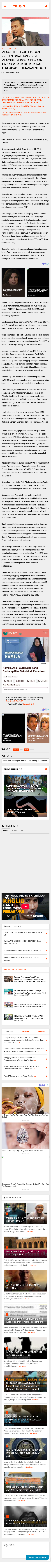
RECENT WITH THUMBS (15, 969)
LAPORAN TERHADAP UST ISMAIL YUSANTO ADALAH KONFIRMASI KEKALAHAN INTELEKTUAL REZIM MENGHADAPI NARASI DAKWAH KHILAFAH (25, 100)
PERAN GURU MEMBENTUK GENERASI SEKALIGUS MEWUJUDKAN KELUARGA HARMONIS (28, 1018)
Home (3, 48)
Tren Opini (18, 6)
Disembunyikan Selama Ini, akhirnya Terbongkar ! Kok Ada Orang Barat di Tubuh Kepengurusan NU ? (30, 993)
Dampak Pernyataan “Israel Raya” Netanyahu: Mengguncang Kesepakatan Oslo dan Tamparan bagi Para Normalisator (30, 979)
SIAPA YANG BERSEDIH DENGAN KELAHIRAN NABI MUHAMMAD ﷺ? (24, 1453)
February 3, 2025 (28, 704)
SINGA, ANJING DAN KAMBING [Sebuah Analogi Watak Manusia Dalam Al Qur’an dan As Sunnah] (23, 1386)
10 (7, 1516)
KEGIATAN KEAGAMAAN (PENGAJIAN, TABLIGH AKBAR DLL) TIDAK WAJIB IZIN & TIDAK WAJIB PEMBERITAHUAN (24, 788)
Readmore (29, 1232)
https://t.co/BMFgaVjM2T (14, 701)
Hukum (16, 48)
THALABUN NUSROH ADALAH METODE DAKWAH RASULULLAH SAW (24, 1419)
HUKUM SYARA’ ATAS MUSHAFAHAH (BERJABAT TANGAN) (22, 811)
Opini (9, 48)
